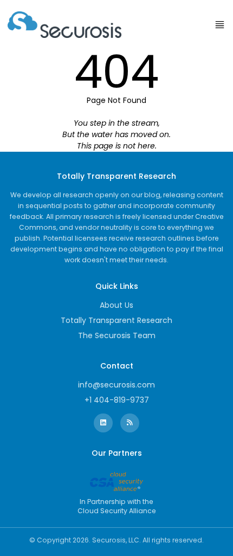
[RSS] (129, 422)
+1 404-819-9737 (117, 400)
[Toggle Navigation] (219, 24)
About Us (116, 305)
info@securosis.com (116, 384)
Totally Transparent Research (116, 320)
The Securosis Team (117, 335)
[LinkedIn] (103, 422)
